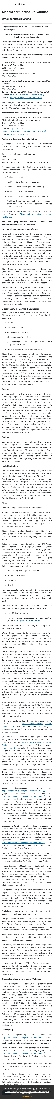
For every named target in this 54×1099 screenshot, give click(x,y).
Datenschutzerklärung (30, 1092)
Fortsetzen (27, 1097)
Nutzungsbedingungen (13, 1092)
